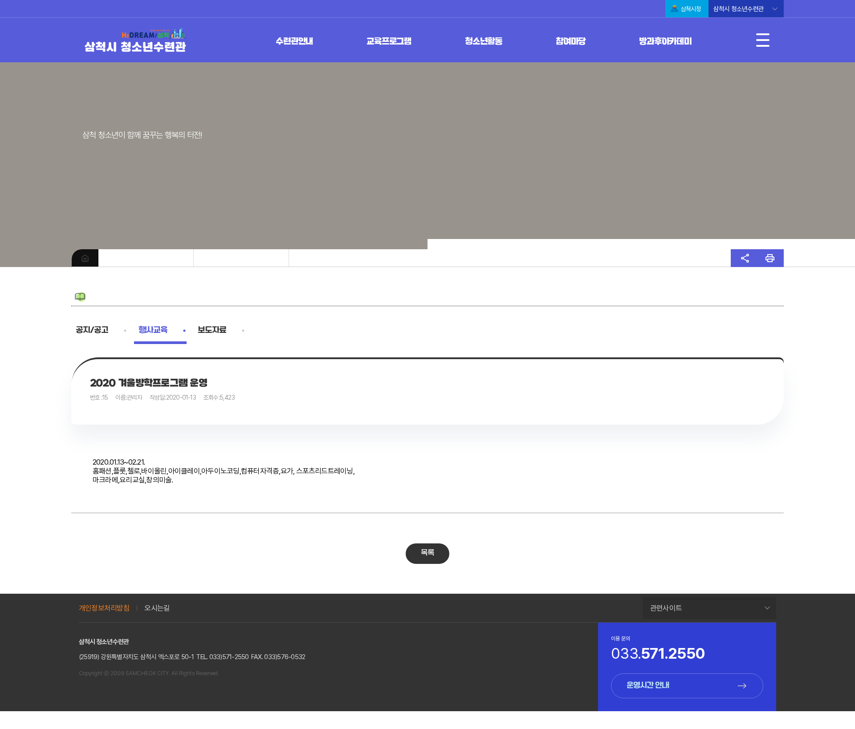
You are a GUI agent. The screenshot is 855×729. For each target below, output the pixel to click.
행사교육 (152, 330)
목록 (428, 553)
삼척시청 (691, 8)
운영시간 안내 (648, 685)
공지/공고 (92, 330)
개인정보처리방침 (104, 607)
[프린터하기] (770, 258)
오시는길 (157, 607)
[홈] (85, 258)
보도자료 (212, 330)
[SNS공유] (745, 258)
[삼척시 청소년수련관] (135, 41)
